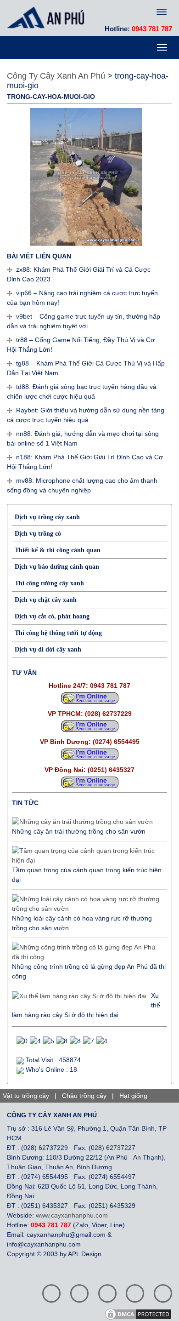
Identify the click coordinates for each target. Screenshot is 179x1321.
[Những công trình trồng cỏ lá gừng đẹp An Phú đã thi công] (87, 952)
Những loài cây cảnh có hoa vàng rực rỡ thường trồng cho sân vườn (82, 923)
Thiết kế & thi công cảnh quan (58, 550)
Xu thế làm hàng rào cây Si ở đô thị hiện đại (86, 1005)
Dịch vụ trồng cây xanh (47, 517)
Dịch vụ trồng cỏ (38, 533)
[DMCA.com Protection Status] (141, 1313)
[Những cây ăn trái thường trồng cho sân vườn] (82, 822)
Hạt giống (133, 1095)
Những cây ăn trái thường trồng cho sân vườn (78, 831)
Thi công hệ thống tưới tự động (58, 632)
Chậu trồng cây (84, 1095)
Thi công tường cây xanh (49, 583)
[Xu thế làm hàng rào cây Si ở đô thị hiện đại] (79, 996)
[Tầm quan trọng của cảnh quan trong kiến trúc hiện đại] (87, 855)
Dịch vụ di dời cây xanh (48, 649)
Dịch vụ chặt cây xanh (46, 599)
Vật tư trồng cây (26, 1095)
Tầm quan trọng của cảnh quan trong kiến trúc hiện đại (87, 874)
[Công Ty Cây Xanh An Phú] (48, 17)
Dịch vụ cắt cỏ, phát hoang (52, 616)
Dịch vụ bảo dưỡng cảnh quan (57, 566)
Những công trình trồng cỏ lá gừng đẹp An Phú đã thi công (89, 971)
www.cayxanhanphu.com (72, 1215)
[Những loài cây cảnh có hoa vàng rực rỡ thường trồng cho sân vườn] (87, 904)
